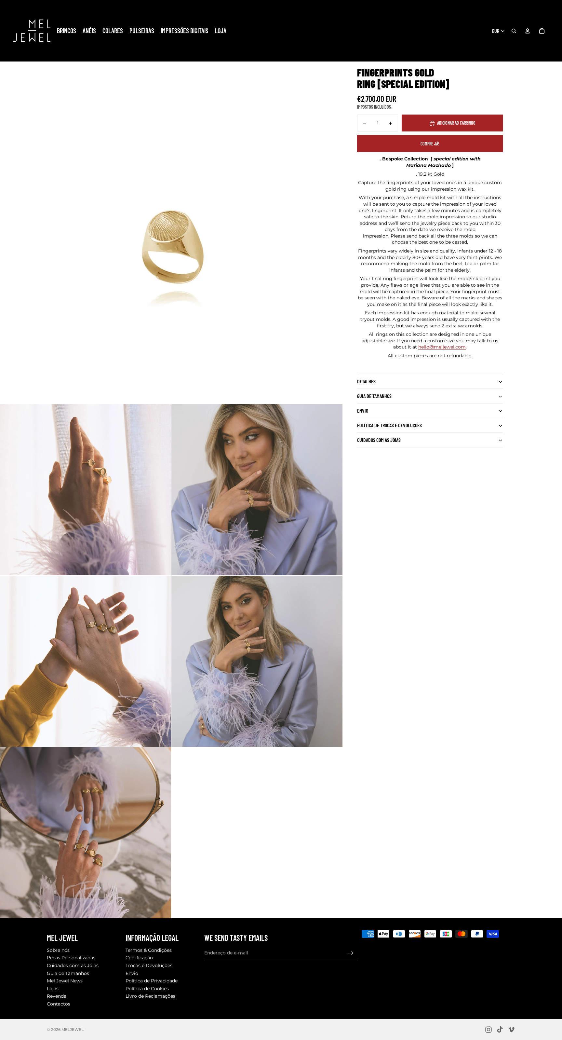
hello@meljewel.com (442, 347)
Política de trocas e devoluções (389, 425)
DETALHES (366, 381)
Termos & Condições (149, 950)
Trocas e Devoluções (149, 965)
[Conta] (527, 31)
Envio (362, 411)
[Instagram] (488, 1029)
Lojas (53, 989)
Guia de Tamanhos (68, 973)
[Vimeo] (511, 1029)
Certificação (139, 958)
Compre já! (430, 143)
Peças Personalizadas (71, 958)
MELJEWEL (72, 1029)
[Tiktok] (500, 1029)
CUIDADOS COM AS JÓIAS (379, 440)
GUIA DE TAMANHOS (374, 396)
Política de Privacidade (152, 981)
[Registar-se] (351, 953)
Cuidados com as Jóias (73, 965)
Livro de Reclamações (150, 996)
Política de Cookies (147, 989)
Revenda (56, 996)
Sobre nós (58, 950)
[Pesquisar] (514, 31)
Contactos (58, 1004)
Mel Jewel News (65, 981)
